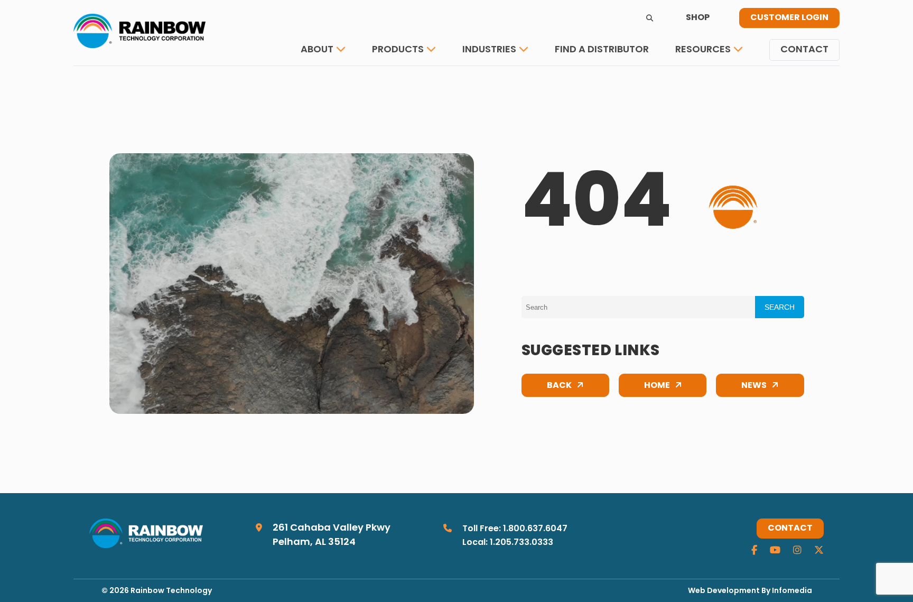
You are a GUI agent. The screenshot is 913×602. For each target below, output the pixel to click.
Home (657, 385)
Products (398, 50)
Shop (698, 18)
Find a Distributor (602, 50)
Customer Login (789, 18)
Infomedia (792, 591)
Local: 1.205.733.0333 (507, 543)
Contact (804, 50)
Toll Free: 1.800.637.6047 (514, 529)
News (754, 385)
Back (559, 385)
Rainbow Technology (171, 591)
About (317, 50)
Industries (489, 50)
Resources (703, 50)
